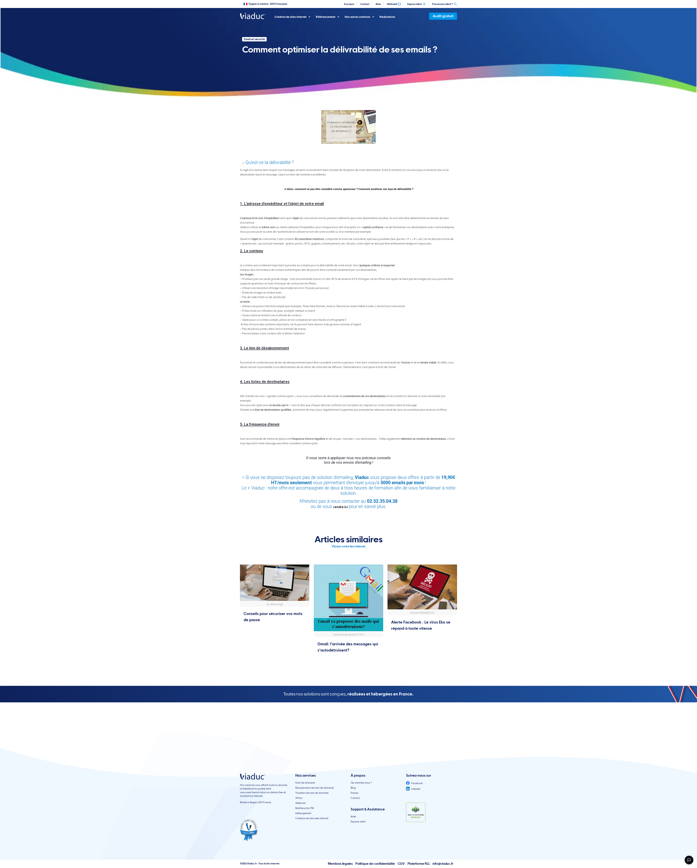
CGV (401, 863)
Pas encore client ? (442, 4)
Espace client (414, 4)
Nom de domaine (305, 782)
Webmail (392, 4)
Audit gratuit (443, 16)
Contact (364, 4)
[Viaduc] (252, 16)
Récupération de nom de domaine (314, 787)
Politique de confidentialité (375, 863)
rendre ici (340, 507)
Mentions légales (340, 863)
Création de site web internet (311, 818)
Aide (378, 4)
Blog (353, 787)
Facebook (417, 783)
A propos (349, 4)
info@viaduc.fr (443, 863)
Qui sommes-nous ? (361, 782)
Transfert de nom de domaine (312, 792)
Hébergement (303, 813)
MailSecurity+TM (304, 808)
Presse (354, 792)
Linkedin (415, 788)
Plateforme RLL (418, 863)
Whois (298, 797)
